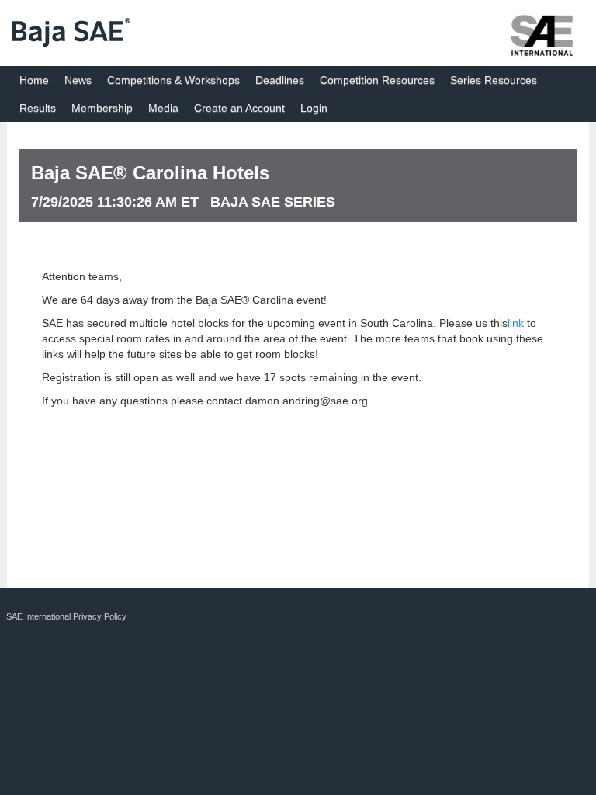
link (516, 323)
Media (163, 108)
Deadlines (279, 80)
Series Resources (493, 80)
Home (34, 80)
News (78, 80)
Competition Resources (377, 80)
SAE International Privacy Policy (66, 616)
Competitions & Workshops (173, 80)
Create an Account (239, 108)
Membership (102, 108)
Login (313, 108)
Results (37, 108)
